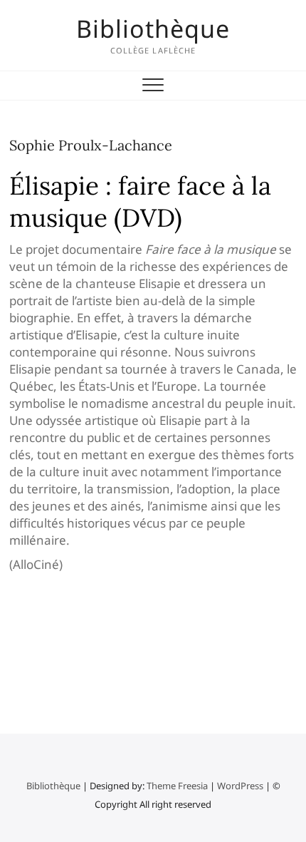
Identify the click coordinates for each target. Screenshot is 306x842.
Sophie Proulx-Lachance (90, 145)
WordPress (240, 785)
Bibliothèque (153, 28)
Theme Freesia (177, 785)
